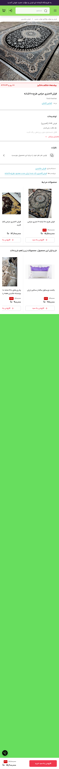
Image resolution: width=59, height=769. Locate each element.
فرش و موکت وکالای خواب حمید (45, 19)
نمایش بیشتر (53, 136)
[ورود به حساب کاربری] (11, 10)
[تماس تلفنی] (5, 753)
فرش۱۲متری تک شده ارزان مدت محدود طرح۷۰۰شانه (26, 173)
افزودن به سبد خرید (43, 763)
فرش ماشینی (25, 19)
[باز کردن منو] (54, 10)
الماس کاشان (47, 103)
